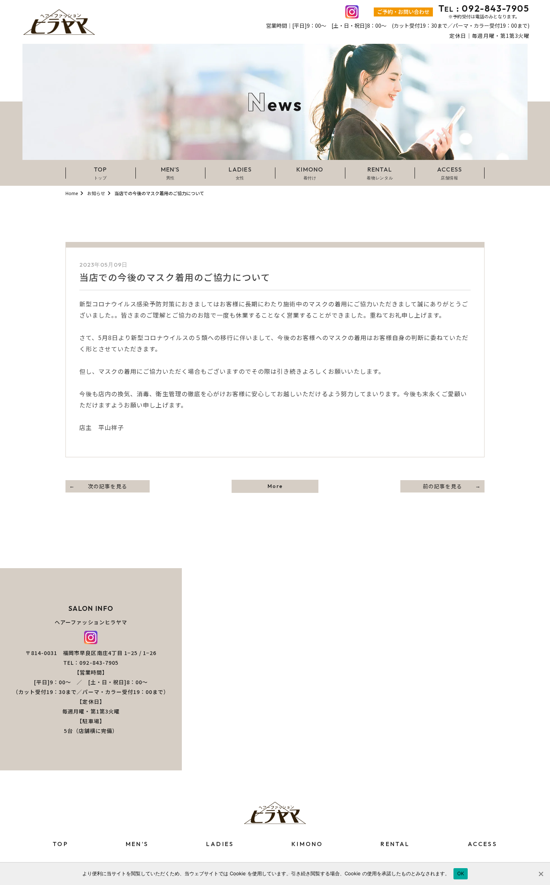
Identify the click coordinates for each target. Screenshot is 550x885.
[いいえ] (540, 874)
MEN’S (137, 844)
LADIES (220, 844)
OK (460, 873)
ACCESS (482, 844)
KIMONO (307, 844)
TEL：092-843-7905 (91, 662)
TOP (60, 844)
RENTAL (395, 844)
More (275, 486)
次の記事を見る (107, 486)
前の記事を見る (442, 486)
